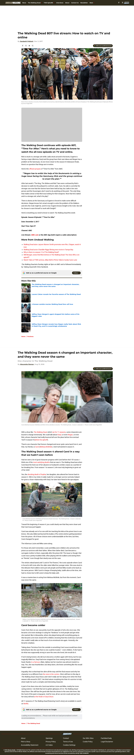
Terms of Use (68, 742)
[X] (122, 2)
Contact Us (75, 3)
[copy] (32, 45)
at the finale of (43, 697)
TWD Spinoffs (48, 3)
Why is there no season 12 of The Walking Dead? (41, 252)
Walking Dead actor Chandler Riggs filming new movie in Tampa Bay (48, 250)
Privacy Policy (51, 742)
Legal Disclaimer (107, 742)
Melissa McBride (46, 447)
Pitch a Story (25, 742)
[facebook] (118, 2)
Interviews (59, 3)
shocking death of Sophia (36, 474)
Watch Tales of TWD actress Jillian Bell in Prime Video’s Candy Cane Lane (50, 260)
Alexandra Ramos (27, 364)
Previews (30, 336)
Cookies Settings (69, 745)
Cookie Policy (88, 742)
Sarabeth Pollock (26, 41)
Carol (37, 447)
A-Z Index (49, 745)
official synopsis (35, 169)
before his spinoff (41, 440)
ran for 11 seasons (59, 432)
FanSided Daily (106, 738)
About (67, 3)
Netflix (25, 704)
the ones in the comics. (51, 674)
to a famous (35, 662)
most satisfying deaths (41, 462)
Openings (49, 738)
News (24, 3)
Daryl (59, 435)
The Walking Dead (34, 3)
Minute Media (11, 750)
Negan (70, 435)
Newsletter (84, 3)
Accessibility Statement (29, 745)
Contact (66, 738)
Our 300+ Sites (88, 738)
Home (23, 336)
